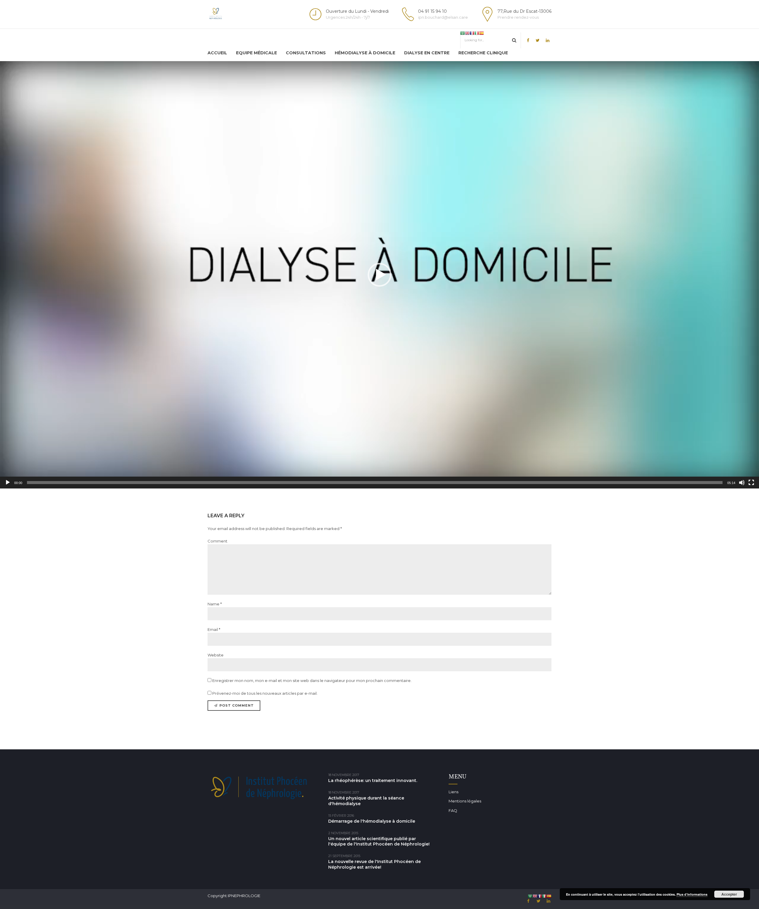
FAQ (453, 810)
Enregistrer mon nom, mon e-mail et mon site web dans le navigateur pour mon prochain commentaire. (312, 680)
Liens (453, 791)
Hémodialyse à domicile (365, 52)
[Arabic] (462, 33)
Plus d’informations (692, 894)
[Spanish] (481, 33)
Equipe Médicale (256, 52)
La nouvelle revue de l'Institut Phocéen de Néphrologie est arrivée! (374, 864)
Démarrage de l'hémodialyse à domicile (371, 821)
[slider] (375, 482)
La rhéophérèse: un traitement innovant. (372, 780)
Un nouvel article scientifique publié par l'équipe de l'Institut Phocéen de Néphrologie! (379, 841)
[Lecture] (8, 483)
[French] (472, 33)
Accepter (729, 894)
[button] (379, 275)
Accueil (217, 52)
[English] (467, 33)
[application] (379, 274)
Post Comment (236, 705)
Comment (217, 541)
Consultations (306, 52)
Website (216, 655)
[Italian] (476, 33)
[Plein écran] (751, 483)
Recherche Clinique (483, 52)
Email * (214, 629)
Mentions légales (465, 801)
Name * (215, 604)
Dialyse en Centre (426, 52)
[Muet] (742, 483)
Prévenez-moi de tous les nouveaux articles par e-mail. (265, 693)
